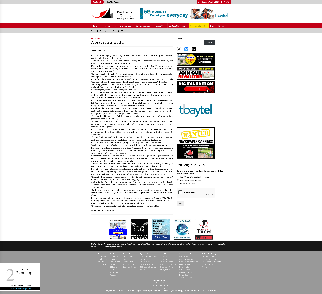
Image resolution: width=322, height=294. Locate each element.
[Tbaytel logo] (196, 110)
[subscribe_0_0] (196, 59)
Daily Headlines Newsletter (211, 262)
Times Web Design (166, 262)
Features (106, 25)
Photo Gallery (103, 264)
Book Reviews (115, 262)
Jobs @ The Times (185, 277)
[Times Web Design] (161, 229)
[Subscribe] (204, 229)
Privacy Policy (165, 269)
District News (102, 262)
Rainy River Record (146, 264)
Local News (96, 38)
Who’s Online (145, 262)
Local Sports (102, 259)
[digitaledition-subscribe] (196, 87)
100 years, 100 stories (148, 267)
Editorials (113, 259)
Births (112, 269)
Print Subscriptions (209, 259)
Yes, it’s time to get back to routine (195, 177)
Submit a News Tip (186, 259)
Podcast (113, 275)
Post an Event (184, 275)
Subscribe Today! (197, 25)
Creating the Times (166, 267)
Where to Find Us (185, 272)
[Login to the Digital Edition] (118, 229)
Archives (143, 269)
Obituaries (113, 267)
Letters (112, 264)
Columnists (114, 256)
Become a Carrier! (129, 267)
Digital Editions (217, 25)
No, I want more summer (191, 180)
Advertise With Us (129, 264)
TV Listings (144, 259)
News (94, 25)
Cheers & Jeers (184, 264)
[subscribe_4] (196, 73)
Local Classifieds (129, 256)
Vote (180, 203)
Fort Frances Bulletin (160, 285)
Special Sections (143, 25)
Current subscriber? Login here (20, 288)
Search (179, 38)
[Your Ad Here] (139, 229)
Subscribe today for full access (20, 285)
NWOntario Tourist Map (148, 256)
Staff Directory (184, 269)
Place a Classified (129, 262)
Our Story (163, 256)
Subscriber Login (208, 264)
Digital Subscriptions (209, 256)
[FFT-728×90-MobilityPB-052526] (185, 13)
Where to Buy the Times (168, 264)
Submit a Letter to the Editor (189, 262)
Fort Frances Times (124, 13)
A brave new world (107, 42)
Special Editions (159, 288)
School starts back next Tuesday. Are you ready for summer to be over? (200, 172)
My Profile (225, 2)
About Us (159, 25)
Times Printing (165, 259)
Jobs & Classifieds (123, 25)
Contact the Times (177, 25)
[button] (199, 2)
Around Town (114, 272)
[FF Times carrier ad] (196, 143)
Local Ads (126, 259)
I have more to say (188, 183)
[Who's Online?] (182, 229)
